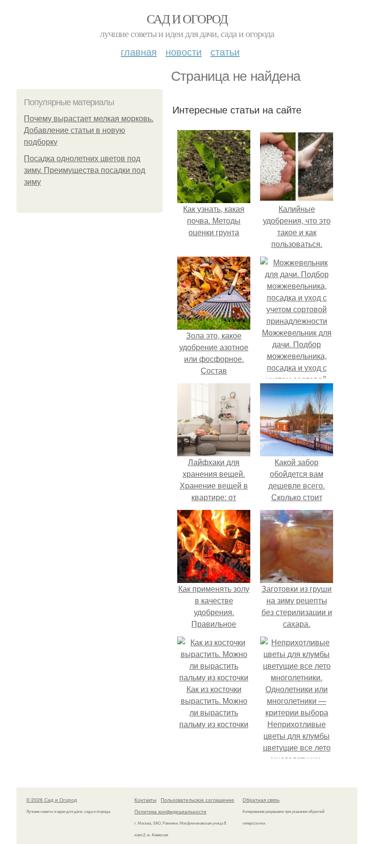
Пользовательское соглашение (197, 799)
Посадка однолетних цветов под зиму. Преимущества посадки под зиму (84, 170)
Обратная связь (261, 799)
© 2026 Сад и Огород (51, 799)
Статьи (225, 51)
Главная (139, 51)
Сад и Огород (187, 18)
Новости (184, 51)
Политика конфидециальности (170, 811)
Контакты (145, 799)
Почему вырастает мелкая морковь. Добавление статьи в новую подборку (88, 130)
